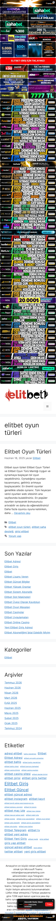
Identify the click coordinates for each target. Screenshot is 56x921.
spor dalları (38, 848)
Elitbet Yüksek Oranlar (17, 586)
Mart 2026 (10, 697)
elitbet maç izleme (33, 811)
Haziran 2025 (12, 708)
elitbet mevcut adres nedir (14, 815)
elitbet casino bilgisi (12, 770)
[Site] (28, 102)
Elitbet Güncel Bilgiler (17, 581)
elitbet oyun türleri (19, 526)
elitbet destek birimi (39, 774)
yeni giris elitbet (35, 851)
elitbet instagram (15, 799)
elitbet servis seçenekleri (30, 823)
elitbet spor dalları (26, 826)
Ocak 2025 (10, 723)
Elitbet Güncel (16, 789)
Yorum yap (15, 536)
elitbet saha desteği (12, 823)
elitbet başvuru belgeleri (29, 766)
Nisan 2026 (11, 692)
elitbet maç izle (14, 810)
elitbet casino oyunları (30, 770)
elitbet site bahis (10, 826)
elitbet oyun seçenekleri (26, 819)
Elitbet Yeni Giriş (15, 838)
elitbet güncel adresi (18, 794)
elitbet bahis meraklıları (32, 762)
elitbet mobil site (32, 815)
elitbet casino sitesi (17, 774)
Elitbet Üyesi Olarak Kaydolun (22, 602)
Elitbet (12, 522)
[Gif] (28, 164)
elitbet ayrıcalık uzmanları (34, 758)
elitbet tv (34, 830)
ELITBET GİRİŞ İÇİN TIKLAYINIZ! (28, 60)
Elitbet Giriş (11, 566)
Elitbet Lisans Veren (16, 576)
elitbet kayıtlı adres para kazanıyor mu (19, 803)
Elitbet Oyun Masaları (17, 607)
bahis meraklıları (30, 754)
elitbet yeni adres (16, 834)
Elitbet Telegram (15, 830)
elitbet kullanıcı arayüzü (13, 807)
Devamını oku (22, 513)
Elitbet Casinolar (14, 612)
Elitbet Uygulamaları (16, 617)
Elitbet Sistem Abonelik (18, 591)
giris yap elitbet (15, 843)
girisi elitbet (22, 531)
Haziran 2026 (12, 687)
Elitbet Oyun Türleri (27, 451)
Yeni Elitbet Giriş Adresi (18, 627)
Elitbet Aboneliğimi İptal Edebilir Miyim (27, 632)
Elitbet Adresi (12, 561)
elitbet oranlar (9, 819)
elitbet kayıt (37, 799)
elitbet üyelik (33, 839)
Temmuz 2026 (13, 682)
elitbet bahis (12, 762)
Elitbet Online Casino (16, 622)
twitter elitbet (13, 851)
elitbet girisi (12, 778)
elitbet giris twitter (34, 778)
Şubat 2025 (11, 718)
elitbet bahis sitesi (11, 766)
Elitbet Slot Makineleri (17, 597)
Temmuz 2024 (13, 728)
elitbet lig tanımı (30, 807)
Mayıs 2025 (11, 713)
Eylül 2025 (10, 702)
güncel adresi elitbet (18, 847)
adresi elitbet (13, 753)
